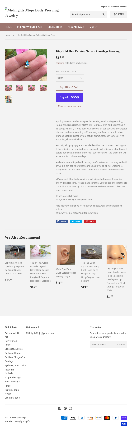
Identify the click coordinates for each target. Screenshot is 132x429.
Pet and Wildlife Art (29, 26)
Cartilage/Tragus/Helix (16, 357)
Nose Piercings (12, 381)
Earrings (9, 361)
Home (8, 26)
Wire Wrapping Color (66, 71)
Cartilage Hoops (13, 353)
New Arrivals (76, 26)
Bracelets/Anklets (14, 349)
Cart (121, 14)
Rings (7, 386)
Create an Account (119, 7)
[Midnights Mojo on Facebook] (59, 409)
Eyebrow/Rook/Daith (15, 365)
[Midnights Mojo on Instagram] (70, 409)
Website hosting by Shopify (17, 421)
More (93, 27)
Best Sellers (55, 26)
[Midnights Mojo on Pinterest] (65, 409)
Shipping (60, 63)
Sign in (104, 7)
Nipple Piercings (13, 377)
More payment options (69, 106)
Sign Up (121, 344)
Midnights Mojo (19, 417)
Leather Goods (12, 397)
